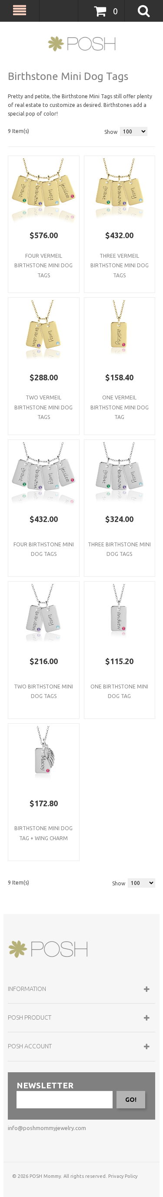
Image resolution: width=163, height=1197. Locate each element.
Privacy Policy (122, 1176)
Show (110, 132)
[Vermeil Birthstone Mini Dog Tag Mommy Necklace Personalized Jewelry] (119, 333)
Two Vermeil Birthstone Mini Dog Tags (43, 407)
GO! (130, 1099)
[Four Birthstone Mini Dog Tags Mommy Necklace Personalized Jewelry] (43, 191)
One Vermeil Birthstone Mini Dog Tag (119, 407)
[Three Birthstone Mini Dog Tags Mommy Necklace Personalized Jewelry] (119, 475)
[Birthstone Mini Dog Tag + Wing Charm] (43, 759)
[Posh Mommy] (81, 44)
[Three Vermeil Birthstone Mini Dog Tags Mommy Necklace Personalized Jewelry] (119, 191)
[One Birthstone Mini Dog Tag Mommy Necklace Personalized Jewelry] (119, 617)
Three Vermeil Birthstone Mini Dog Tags (119, 265)
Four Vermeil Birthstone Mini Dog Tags (43, 265)
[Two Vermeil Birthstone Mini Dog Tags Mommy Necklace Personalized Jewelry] (43, 333)
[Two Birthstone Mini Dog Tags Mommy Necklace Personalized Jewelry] (43, 617)
